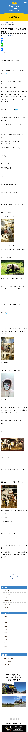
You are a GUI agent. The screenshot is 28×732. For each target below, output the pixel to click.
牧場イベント (8, 604)
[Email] (14, 47)
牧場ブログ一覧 (14, 576)
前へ (14, 574)
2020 (5, 636)
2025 (5, 619)
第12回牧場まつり (9, 658)
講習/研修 (6, 607)
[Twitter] (14, 42)
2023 (5, 626)
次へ (13, 579)
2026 (5, 616)
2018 (5, 643)
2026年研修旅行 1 (9, 661)
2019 (5, 639)
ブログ (12, 35)
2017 (5, 646)
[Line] (14, 44)
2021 (5, 633)
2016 (5, 649)
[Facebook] (14, 39)
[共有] (14, 49)
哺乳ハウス (7, 665)
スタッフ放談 (8, 594)
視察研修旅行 (8, 601)
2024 (5, 623)
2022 (5, 629)
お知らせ (6, 591)
